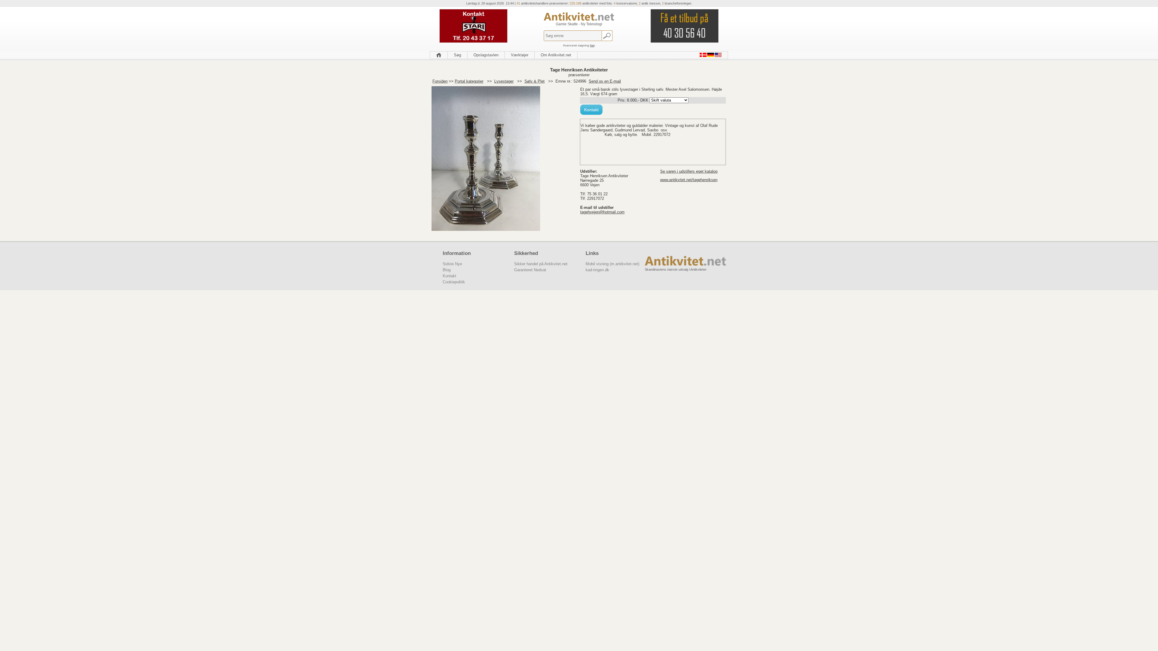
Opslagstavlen (485, 55)
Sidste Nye (452, 264)
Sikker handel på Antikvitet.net (541, 264)
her (592, 45)
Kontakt (591, 109)
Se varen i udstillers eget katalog (688, 171)
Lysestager (504, 81)
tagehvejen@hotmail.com (602, 212)
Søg (457, 55)
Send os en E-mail (605, 81)
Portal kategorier (469, 81)
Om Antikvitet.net (556, 55)
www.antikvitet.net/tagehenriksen (688, 180)
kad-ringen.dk (597, 270)
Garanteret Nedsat (530, 270)
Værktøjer (519, 55)
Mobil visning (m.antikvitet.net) (612, 264)
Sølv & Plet (534, 81)
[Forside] (439, 55)
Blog (447, 270)
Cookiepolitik (454, 282)
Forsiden (440, 81)
